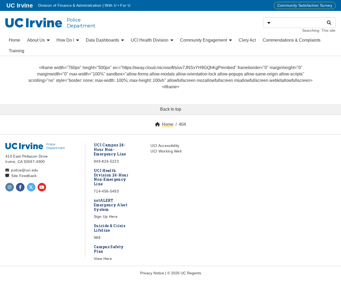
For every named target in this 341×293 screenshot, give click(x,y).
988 (97, 237)
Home (14, 40)
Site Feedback (23, 176)
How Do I (65, 40)
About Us (36, 40)
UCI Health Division (150, 40)
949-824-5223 (106, 161)
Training (16, 51)
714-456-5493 (106, 191)
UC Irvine (20, 5)
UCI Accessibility (165, 145)
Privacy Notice (152, 273)
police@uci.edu (24, 170)
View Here (103, 258)
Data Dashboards (103, 40)
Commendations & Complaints (291, 40)
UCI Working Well (166, 151)
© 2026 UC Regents (184, 273)
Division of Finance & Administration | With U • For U (84, 5)
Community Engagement (204, 40)
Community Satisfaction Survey (304, 5)
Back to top (170, 109)
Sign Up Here (105, 216)
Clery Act (247, 40)
